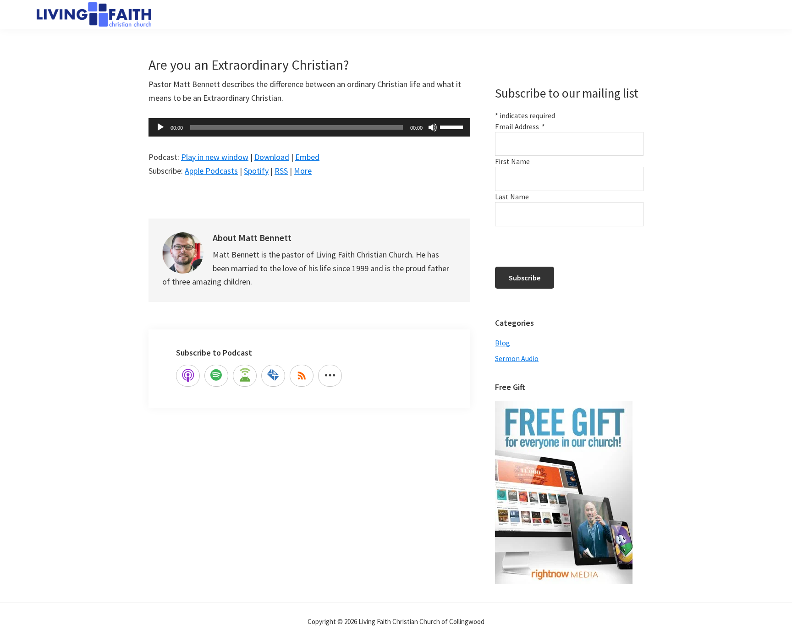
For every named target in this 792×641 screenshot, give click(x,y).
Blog (502, 342)
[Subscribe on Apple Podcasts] (188, 376)
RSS (281, 170)
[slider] (453, 126)
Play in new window (214, 157)
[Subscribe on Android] (245, 376)
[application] (309, 127)
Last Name (512, 196)
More (303, 170)
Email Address (520, 126)
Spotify (256, 170)
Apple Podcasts (211, 170)
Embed (307, 157)
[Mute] (432, 127)
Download (271, 157)
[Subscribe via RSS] (302, 376)
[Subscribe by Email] (273, 376)
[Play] (160, 127)
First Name (512, 161)
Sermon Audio (517, 358)
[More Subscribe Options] (330, 376)
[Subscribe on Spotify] (216, 376)
